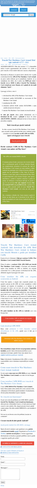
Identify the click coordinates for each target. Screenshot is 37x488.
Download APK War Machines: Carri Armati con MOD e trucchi (18, 339)
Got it (23, 4)
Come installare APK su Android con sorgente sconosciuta (18, 319)
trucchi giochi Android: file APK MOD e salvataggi (15, 425)
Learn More (15, 4)
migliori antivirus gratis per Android (12, 355)
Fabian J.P (25, 64)
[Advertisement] (18, 37)
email (16, 431)
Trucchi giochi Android (18, 141)
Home (2, 485)
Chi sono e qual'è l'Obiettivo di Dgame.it (12, 451)
